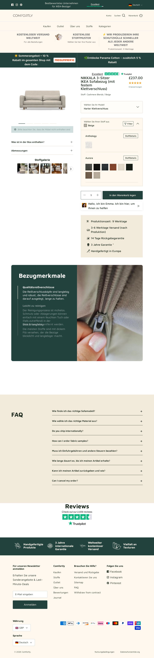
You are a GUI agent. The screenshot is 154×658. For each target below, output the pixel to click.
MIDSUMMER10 (64, 60)
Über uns (75, 26)
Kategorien (105, 26)
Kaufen (47, 26)
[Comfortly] (23, 16)
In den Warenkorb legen (122, 195)
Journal (57, 597)
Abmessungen (19, 150)
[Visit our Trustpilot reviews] (95, 5)
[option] (42, 99)
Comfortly (26, 652)
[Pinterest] (21, 5)
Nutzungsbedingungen (104, 652)
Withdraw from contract (87, 592)
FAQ (76, 587)
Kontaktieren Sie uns (85, 577)
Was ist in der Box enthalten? (27, 142)
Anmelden (30, 604)
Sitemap (78, 582)
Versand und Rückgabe (86, 572)
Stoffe (89, 26)
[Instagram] (17, 5)
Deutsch (136, 5)
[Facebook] (12, 5)
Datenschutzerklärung (130, 652)
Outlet (60, 26)
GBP (21, 627)
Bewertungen (60, 592)
